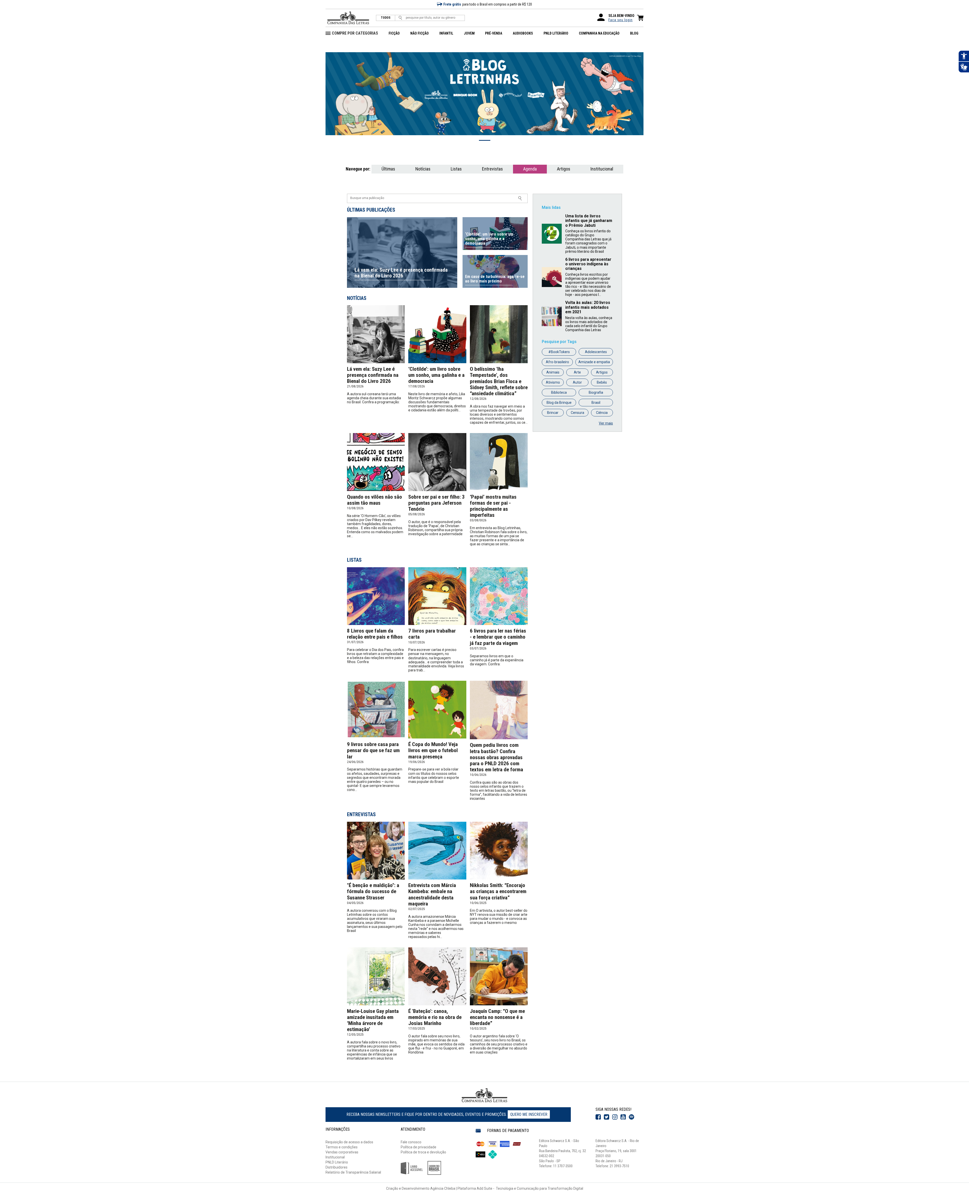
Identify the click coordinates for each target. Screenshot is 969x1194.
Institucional (601, 169)
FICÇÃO (394, 33)
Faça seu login (620, 20)
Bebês (602, 382)
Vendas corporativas (342, 1152)
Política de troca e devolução (423, 1152)
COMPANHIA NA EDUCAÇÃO (599, 33)
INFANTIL (446, 33)
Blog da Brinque (559, 403)
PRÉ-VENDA (493, 33)
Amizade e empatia (594, 362)
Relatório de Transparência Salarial (353, 1172)
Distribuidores (336, 1167)
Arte (577, 372)
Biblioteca (559, 392)
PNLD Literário (337, 1162)
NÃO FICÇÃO (419, 33)
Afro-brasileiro (557, 362)
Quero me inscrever (528, 1114)
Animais (552, 372)
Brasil (595, 403)
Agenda (530, 169)
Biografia (596, 392)
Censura (577, 413)
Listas (456, 169)
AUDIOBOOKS (523, 33)
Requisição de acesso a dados (349, 1142)
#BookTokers (559, 352)
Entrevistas (492, 169)
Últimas (388, 169)
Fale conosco (411, 1142)
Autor (577, 382)
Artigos (563, 169)
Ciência (602, 413)
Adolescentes (596, 352)
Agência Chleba (442, 1188)
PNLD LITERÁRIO (556, 33)
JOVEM (469, 33)
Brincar (552, 413)
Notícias (422, 169)
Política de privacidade (418, 1147)
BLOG (634, 33)
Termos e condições (342, 1147)
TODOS (385, 17)
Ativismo (553, 382)
